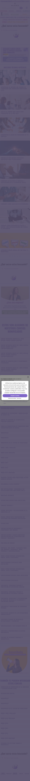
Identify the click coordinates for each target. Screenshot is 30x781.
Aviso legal (19, 398)
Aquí (23, 389)
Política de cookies (12, 398)
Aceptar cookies (15, 395)
